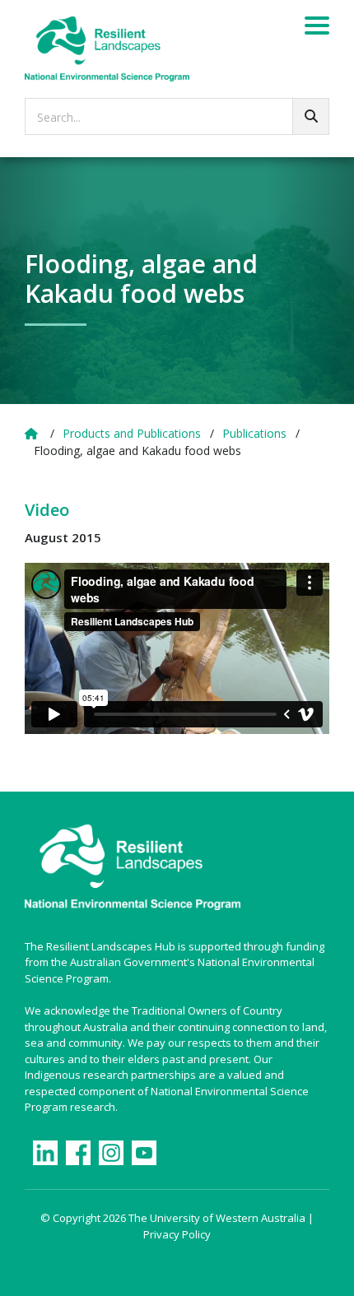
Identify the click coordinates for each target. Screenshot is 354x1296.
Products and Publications (132, 433)
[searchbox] (177, 116)
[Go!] (310, 116)
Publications (254, 433)
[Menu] (317, 27)
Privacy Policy (177, 1234)
